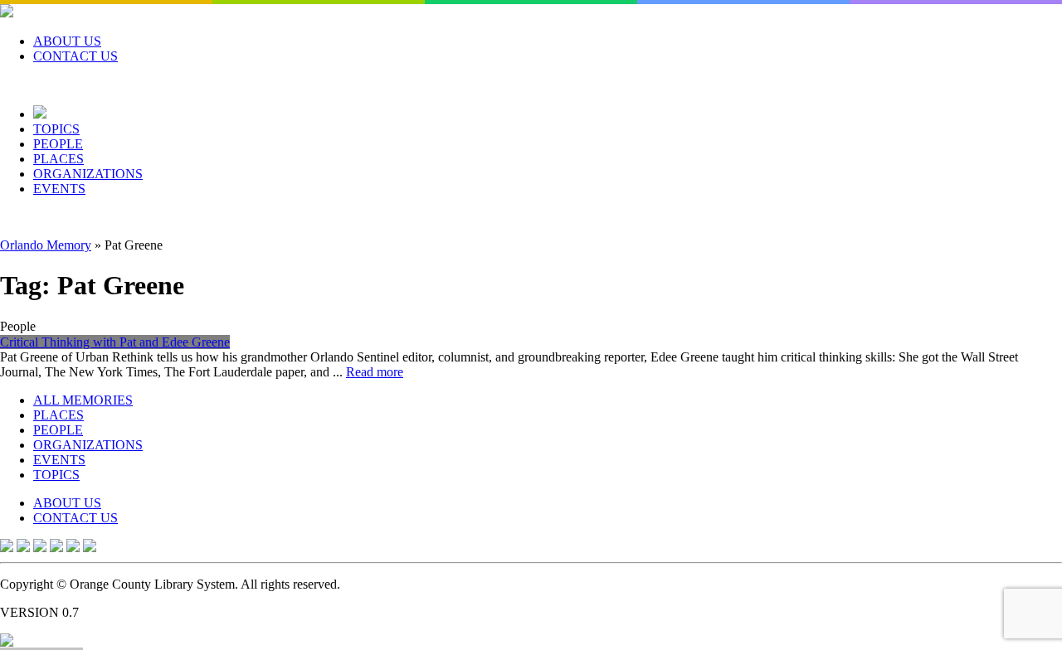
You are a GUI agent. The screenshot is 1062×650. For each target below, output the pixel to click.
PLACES (58, 159)
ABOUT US (67, 41)
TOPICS (56, 129)
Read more (374, 372)
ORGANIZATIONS (88, 174)
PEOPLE (58, 144)
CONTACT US (75, 56)
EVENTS (59, 189)
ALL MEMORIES (83, 400)
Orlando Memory (45, 245)
